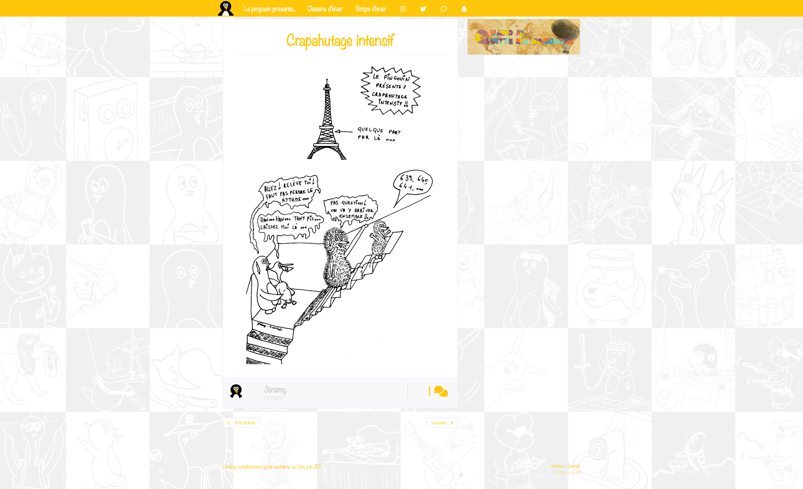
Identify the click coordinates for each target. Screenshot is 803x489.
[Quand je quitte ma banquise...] (524, 37)
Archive (557, 465)
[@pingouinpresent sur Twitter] (423, 8)
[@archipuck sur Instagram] (403, 8)
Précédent (244, 423)
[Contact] (443, 8)
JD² (317, 466)
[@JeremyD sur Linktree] (464, 8)
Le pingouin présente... (270, 8)
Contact (574, 465)
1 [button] (429, 390)
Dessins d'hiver (325, 8)
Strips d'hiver (370, 8)
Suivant (439, 423)
